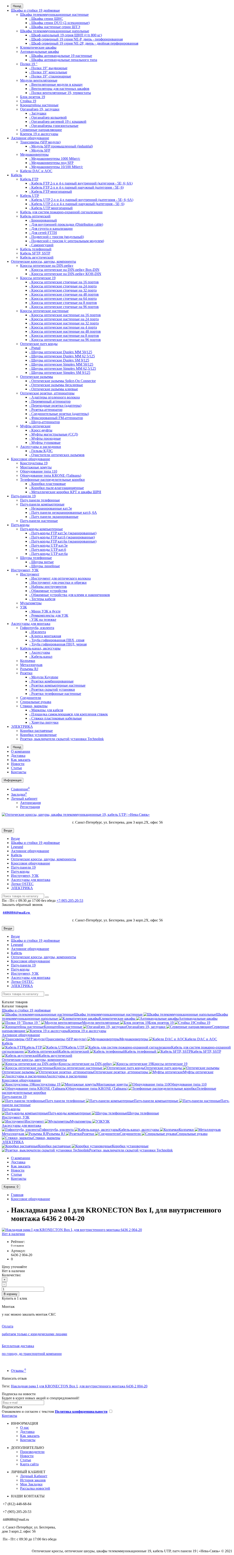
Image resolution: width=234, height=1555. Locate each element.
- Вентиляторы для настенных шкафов (59, 89)
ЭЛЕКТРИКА (22, 726)
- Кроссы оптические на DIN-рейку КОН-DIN (65, 274)
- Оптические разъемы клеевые (53, 389)
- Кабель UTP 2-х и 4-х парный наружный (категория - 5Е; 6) (76, 204)
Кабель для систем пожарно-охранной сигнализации (61, 212)
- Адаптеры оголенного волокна (54, 397)
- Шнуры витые (41, 562)
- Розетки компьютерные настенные (57, 685)
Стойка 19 (28, 101)
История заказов (33, 1480)
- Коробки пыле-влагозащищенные (56, 488)
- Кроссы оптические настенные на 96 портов (65, 340)
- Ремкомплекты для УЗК (48, 615)
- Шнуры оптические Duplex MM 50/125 (60, 352)
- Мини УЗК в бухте (45, 611)
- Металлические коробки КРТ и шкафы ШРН (65, 492)
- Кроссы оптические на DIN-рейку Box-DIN (64, 270)
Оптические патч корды (39, 344)
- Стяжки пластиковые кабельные (55, 718)
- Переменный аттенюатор (50, 401)
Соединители (30, 698)
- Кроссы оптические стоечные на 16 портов (64, 282)
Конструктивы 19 (34, 463)
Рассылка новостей (35, 1488)
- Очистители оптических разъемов (57, 455)
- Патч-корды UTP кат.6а (48, 554)
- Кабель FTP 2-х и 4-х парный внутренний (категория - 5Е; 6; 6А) (81, 183)
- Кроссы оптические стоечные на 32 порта (63, 290)
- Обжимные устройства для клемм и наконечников (69, 595)
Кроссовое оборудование (30, 459)
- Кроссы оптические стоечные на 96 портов (64, 307)
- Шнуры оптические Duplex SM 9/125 (59, 360)
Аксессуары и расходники (40, 447)
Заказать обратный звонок (22, 905)
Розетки (26, 673)
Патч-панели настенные (39, 521)
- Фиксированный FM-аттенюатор (56, 418)
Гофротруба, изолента (37, 628)
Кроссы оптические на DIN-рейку (46, 266)
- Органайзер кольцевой (48, 117)
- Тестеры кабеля (42, 599)
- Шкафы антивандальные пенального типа (63, 60)
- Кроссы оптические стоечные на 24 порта (63, 286)
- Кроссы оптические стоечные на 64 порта (63, 298)
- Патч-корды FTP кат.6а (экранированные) (62, 541)
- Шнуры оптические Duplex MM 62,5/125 (62, 356)
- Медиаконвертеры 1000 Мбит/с (54, 159)
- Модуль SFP (39, 150)
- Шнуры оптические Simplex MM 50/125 (61, 364)
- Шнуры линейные (44, 566)
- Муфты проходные (45, 438)
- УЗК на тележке (42, 619)
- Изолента (37, 632)
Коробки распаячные (36, 731)
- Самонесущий (41, 245)
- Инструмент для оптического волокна (60, 578)
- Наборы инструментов (48, 587)
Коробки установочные (38, 735)
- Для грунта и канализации (51, 228)
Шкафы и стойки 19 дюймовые (35, 10)
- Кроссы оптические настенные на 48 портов (65, 331)
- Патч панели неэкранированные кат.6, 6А (63, 512)
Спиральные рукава (35, 702)
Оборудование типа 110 (38, 471)
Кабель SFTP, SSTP (35, 253)
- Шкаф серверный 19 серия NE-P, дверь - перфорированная (76, 39)
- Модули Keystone (43, 677)
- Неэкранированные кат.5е (50, 508)
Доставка (18, 755)
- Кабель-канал (40, 656)
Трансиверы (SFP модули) (40, 142)
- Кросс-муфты (40, 430)
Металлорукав (31, 665)
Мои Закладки (31, 1484)
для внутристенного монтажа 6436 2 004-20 (113, 1386)
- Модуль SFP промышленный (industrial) (61, 146)
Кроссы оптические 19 (38, 278)
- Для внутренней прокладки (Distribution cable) (66, 224)
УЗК (23, 607)
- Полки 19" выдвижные (48, 68)
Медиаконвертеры (34, 154)
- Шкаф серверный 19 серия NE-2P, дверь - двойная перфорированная (83, 43)
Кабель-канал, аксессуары (40, 648)
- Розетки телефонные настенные (55, 694)
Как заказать (20, 760)
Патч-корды (20, 525)
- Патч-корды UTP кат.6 (47, 549)
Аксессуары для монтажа (30, 624)
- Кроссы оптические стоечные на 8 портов (63, 303)
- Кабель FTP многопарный (50, 191)
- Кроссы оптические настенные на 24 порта (64, 319)
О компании (20, 751)
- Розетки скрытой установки (52, 689)
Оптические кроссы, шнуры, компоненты (43, 261)
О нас (24, 1427)
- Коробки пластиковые (47, 484)
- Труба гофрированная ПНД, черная (58, 644)
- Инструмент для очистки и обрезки (58, 582)
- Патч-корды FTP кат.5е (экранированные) (62, 533)
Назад (17, 6)
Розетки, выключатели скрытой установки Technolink (62, 739)
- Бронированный (43, 220)
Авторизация (30, 803)
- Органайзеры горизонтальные (53, 126)
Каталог (15, 1006)
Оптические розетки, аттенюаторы (47, 393)
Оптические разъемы (36, 377)
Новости (17, 764)
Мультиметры (31, 603)
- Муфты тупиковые (45, 442)
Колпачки (27, 661)
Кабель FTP (29, 179)
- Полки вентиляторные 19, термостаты (60, 93)
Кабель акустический (36, 257)
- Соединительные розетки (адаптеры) (59, 414)
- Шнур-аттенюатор (44, 422)
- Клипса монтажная (45, 636)
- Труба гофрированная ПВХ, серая (56, 640)
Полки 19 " (28, 64)
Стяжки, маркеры (34, 706)
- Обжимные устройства (48, 591)
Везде (15, 838)
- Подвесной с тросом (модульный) (56, 237)
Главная (17, 1195)
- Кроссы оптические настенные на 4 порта (63, 327)
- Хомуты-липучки (43, 722)
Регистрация (30, 807)
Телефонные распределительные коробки (52, 480)
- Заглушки (37, 113)
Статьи (16, 768)
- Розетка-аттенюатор (45, 410)
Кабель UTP (29, 196)
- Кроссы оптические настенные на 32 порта (64, 323)
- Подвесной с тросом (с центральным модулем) (66, 241)
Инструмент (29, 574)
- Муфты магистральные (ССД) (53, 434)
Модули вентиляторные (38, 80)
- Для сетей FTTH (43, 233)
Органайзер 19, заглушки (39, 109)
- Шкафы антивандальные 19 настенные (60, 56)
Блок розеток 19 (32, 97)
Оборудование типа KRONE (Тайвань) (50, 475)
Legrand (17, 847)
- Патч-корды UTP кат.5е (48, 545)
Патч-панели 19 (23, 496)
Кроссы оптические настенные (44, 311)
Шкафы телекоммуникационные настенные (54, 14)
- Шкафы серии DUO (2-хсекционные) (59, 23)
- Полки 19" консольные (48, 72)
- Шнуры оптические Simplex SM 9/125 (59, 373)
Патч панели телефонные (40, 500)
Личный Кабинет (33, 1476)
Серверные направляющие (41, 130)
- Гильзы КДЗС (41, 451)
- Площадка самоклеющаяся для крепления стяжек (68, 714)
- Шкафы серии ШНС (46, 19)
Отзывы (18, 1371)
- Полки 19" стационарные (50, 76)
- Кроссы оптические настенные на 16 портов (65, 315)
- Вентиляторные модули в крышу (56, 84)
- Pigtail (34, 348)
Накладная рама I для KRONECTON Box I (44, 1386)
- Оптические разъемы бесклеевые (56, 385)
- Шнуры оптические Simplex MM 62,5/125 (62, 368)
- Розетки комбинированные (51, 681)
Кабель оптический (35, 216)
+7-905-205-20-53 (69, 900)
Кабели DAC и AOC (36, 171)
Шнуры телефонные (36, 558)
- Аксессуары (39, 652)
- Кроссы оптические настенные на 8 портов (64, 335)
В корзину (10, 1294)
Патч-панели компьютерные (42, 504)
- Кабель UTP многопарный (51, 208)
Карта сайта (29, 1464)
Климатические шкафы (38, 47)
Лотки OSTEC (22, 884)
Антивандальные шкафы (39, 52)
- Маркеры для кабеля (46, 710)
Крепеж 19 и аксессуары (39, 134)
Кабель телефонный (35, 249)
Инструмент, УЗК (25, 570)
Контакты (18, 772)
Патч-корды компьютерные (41, 529)
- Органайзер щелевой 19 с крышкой (57, 121)
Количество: (11, 1275)
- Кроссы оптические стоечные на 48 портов (64, 294)
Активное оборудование (30, 138)
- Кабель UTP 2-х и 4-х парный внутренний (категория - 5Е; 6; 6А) (81, 200)
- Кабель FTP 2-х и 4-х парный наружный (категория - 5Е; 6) (76, 187)
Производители (32, 1452)
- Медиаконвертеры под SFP (51, 163)
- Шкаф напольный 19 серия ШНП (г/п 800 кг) (65, 35)
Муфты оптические (35, 426)
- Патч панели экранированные (53, 517)
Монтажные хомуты (36, 467)
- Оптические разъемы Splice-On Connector (62, 381)
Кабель (16, 175)
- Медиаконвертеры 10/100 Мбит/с (56, 167)
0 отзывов (17, 1245)
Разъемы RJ (29, 669)
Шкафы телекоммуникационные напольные (54, 31)
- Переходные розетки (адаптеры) (55, 405)
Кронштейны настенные (39, 105)
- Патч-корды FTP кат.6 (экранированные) (62, 537)
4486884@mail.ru (17, 912)
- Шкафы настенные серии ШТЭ (54, 27)
